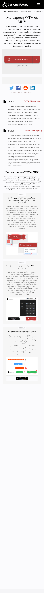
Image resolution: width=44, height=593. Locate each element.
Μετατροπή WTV (26, 11)
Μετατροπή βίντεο (13, 11)
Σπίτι (4, 11)
